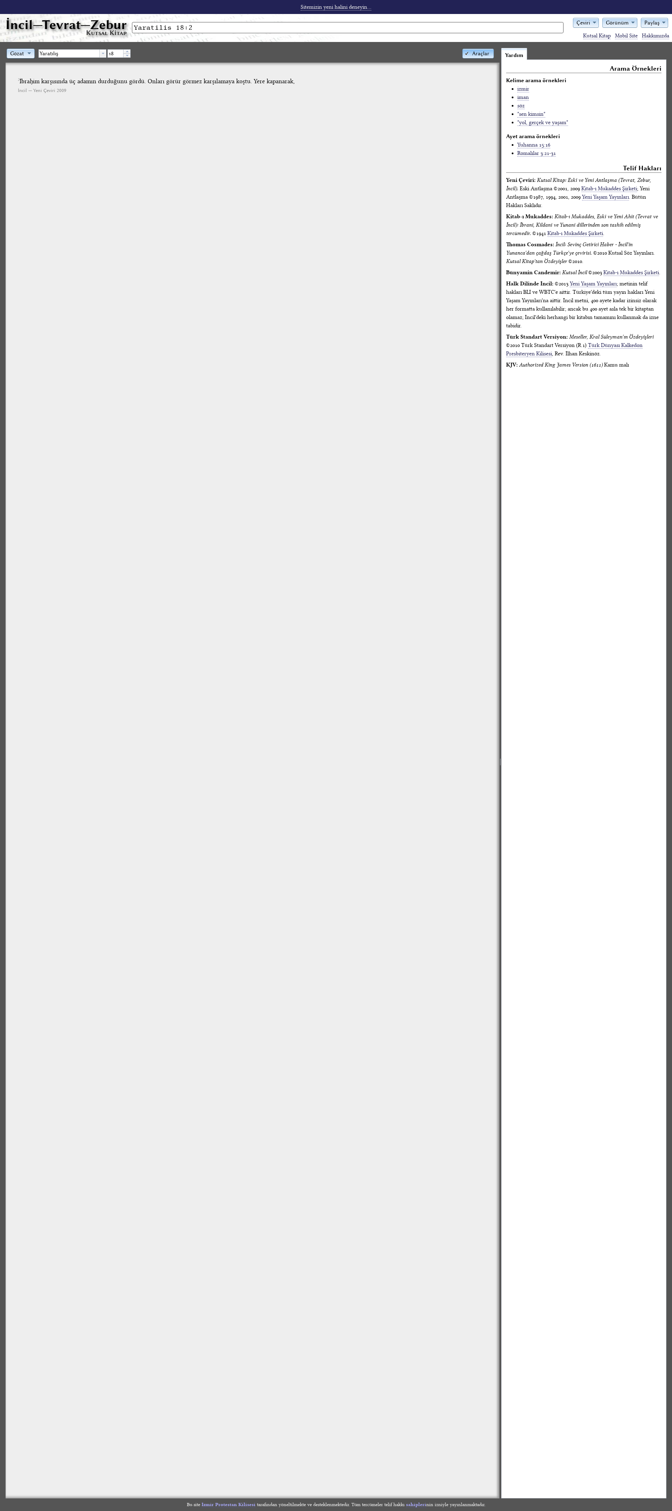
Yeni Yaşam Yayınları (605, 197)
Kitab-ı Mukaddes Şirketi (609, 188)
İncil (66, 24)
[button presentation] (103, 53)
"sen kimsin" (531, 114)
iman (523, 97)
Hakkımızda (655, 36)
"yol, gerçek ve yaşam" (542, 122)
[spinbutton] (115, 53)
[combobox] (72, 53)
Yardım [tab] (514, 55)
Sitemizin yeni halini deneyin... (336, 7)
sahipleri (416, 1505)
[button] (586, 22)
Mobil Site (626, 36)
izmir (523, 89)
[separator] (500, 773)
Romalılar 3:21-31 (536, 153)
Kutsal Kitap (597, 36)
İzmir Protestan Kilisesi (228, 1505)
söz (521, 105)
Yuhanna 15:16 (533, 145)
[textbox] (69, 53)
